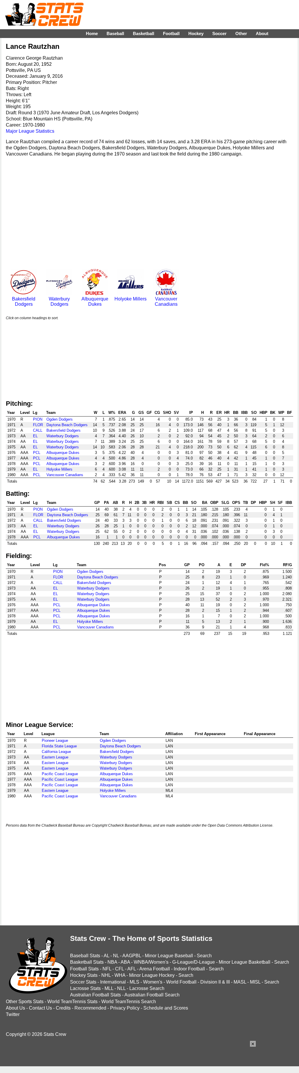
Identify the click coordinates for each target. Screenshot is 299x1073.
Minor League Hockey (152, 975)
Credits (63, 1007)
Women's (152, 981)
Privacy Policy (125, 1007)
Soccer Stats (83, 981)
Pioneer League (55, 740)
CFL (119, 968)
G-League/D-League (193, 962)
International (113, 981)
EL (35, 436)
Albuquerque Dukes (94, 301)
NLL (121, 988)
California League (56, 751)
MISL (255, 981)
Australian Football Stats (95, 994)
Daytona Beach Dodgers (67, 425)
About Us (15, 1007)
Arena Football (154, 968)
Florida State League (59, 746)
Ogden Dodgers (59, 419)
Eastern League (55, 757)
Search (204, 955)
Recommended (90, 1007)
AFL (131, 968)
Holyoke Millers (130, 298)
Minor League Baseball (169, 955)
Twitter (13, 1014)
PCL (36, 452)
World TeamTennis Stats (72, 1001)
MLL (109, 988)
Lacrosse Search (146, 988)
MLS (134, 981)
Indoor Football (189, 968)
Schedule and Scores (165, 1007)
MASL (240, 981)
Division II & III (215, 981)
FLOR (38, 425)
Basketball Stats (87, 962)
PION (37, 419)
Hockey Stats (84, 975)
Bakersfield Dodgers (23, 301)
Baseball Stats (85, 955)
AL (106, 955)
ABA (125, 962)
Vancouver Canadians (166, 301)
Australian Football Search (152, 994)
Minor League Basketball (244, 962)
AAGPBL (131, 955)
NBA (112, 962)
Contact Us (40, 1007)
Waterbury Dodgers (59, 301)
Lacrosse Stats (85, 988)
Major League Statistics (30, 131)
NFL (106, 968)
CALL (37, 430)
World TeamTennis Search (128, 1001)
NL (116, 955)
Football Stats (84, 968)
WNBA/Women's (151, 962)
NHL (106, 975)
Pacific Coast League (60, 774)
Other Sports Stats (25, 1001)
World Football (181, 981)
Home (92, 33)
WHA (119, 975)
